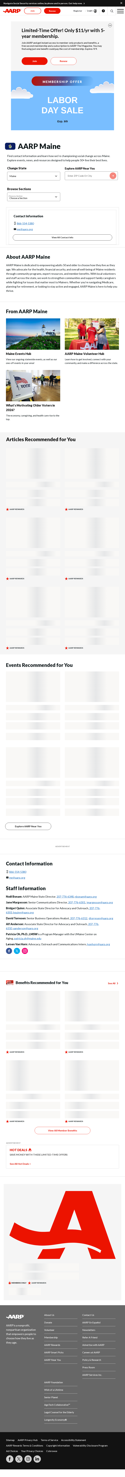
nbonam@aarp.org (86, 896)
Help (103, 10)
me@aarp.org (25, 229)
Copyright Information (58, 1445)
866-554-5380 (25, 223)
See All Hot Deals (19, 1163)
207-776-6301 (76, 902)
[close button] (110, 25)
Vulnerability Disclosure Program (90, 1445)
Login (90, 10)
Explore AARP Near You (80, 168)
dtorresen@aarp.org (101, 918)
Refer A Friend (89, 1337)
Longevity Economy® (55, 1419)
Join (34, 61)
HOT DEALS (18, 1150)
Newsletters (88, 1329)
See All (111, 983)
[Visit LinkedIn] (37, 1459)
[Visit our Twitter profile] (17, 951)
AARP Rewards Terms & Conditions (24, 1445)
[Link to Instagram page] (25, 951)
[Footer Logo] (22, 1316)
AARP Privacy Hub (28, 1440)
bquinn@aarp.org (23, 912)
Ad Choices (12, 1451)
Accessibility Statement (73, 1440)
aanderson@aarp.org (25, 928)
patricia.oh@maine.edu (27, 938)
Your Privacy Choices (32, 1451)
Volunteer (49, 1329)
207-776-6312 (78, 918)
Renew (63, 61)
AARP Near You (52, 1359)
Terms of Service (49, 1440)
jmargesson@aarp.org (100, 902)
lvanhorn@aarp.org (98, 944)
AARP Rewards (52, 1344)
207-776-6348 (65, 896)
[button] (112, 11)
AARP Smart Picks (54, 1352)
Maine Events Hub (18, 354)
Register (77, 10)
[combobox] (91, 175)
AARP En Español (91, 1322)
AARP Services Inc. (92, 1374)
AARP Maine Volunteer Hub (84, 354)
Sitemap (10, 1440)
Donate (48, 1322)
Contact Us (88, 1314)
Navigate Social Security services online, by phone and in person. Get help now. (43, 3)
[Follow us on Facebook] (9, 951)
